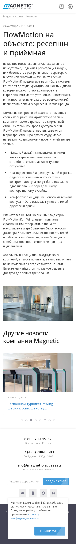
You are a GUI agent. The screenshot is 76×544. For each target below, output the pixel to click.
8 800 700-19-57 (38, 440)
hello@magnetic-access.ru (38, 467)
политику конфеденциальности (25, 516)
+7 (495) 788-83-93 (38, 454)
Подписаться (56, 481)
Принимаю (50, 531)
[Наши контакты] (61, 6)
